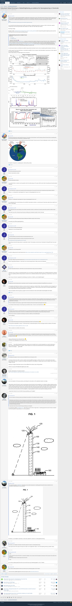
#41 (56, 13)
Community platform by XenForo (36, 604)
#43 (56, 167)
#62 (56, 379)
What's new (12, 2)
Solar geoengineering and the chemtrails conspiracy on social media (18, 593)
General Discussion (63, 21)
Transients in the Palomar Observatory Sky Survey (65, 14)
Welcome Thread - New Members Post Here (64, 23)
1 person (11, 164)
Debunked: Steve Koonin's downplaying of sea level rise (15, 579)
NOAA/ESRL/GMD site (34, 571)
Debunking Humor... (64, 18)
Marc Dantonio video (64, 28)
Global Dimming (20, 41)
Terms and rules (60, 602)
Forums (7, 2)
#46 (56, 195)
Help (69, 602)
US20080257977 (20, 407)
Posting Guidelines (35, 2)
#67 (56, 564)
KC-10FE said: (11, 395)
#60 (56, 353)
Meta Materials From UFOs (9, 585)
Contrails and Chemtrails (14, 591)
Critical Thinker (53, 594)
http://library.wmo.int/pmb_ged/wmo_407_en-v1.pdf (18, 325)
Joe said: (10, 135)
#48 (56, 214)
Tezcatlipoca (53, 583)
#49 (56, 223)
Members (18, 2)
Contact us (55, 602)
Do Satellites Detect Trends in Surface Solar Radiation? (32, 44)
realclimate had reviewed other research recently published (25, 30)
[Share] (55, 14)
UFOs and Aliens (14, 583)
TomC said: (11, 234)
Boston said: (11, 15)
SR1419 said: (11, 309)
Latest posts (61, 12)
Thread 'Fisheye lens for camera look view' (64, 61)
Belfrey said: (11, 483)
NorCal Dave (5, 583)
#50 (56, 232)
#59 (56, 342)
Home (2, 2)
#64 (56, 481)
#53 (56, 264)
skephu (5, 594)
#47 (56, 205)
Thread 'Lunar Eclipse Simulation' (64, 41)
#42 (56, 133)
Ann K (54, 579)
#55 (56, 295)
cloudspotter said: (12, 169)
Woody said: (11, 355)
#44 (56, 176)
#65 (56, 541)
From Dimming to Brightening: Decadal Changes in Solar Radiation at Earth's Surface (32, 43)
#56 (56, 307)
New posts (2, 4)
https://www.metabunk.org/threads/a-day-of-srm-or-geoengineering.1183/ (39, 252)
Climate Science (13, 38)
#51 (56, 245)
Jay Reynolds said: (12, 552)
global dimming (14, 9)
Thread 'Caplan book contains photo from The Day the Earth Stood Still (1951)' (64, 55)
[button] (4, 3)
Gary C (54, 586)
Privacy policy (65, 602)
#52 (56, 255)
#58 (56, 330)
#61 (56, 369)
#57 (56, 317)
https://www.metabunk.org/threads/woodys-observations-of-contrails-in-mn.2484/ (23, 372)
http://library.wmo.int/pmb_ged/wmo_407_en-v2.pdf (17, 240)
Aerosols (12, 37)
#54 (56, 279)
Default (2, 602)
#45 (56, 186)
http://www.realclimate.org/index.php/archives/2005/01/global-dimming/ (20, 22)
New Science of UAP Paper (9, 582)
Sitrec (61, 36)
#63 (56, 393)
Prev (2, 11)
